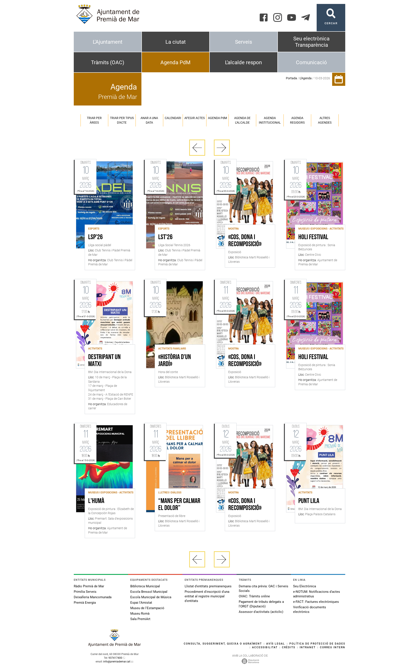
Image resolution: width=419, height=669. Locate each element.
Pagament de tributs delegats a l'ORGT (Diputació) (261, 604)
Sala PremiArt (140, 619)
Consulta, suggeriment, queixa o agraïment (223, 643)
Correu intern (332, 647)
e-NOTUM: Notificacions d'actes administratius (316, 594)
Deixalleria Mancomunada (93, 597)
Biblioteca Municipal (145, 586)
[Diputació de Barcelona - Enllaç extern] (250, 660)
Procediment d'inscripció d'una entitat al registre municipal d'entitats (207, 596)
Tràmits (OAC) (107, 62)
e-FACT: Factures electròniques (316, 602)
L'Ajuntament (107, 42)
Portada (291, 78)
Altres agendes (324, 120)
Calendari (173, 118)
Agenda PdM (175, 62)
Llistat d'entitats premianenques (208, 586)
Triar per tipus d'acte (122, 120)
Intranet (308, 647)
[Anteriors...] (197, 148)
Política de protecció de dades (317, 643)
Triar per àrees (94, 120)
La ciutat (175, 42)
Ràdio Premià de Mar (89, 586)
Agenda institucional (270, 120)
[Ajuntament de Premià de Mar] (115, 645)
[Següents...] (222, 148)
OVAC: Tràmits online (254, 596)
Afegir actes (194, 118)
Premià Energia (85, 603)
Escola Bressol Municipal (148, 592)
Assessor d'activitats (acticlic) (261, 612)
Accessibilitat (265, 647)
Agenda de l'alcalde (242, 120)
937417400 (115, 657)
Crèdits (288, 647)
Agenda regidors (297, 120)
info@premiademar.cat (116, 661)
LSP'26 (95, 237)
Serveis (243, 42)
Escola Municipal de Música (150, 597)
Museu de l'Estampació (147, 608)
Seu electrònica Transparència (311, 42)
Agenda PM (217, 118)
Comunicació (311, 62)
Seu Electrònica (304, 586)
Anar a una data (149, 120)
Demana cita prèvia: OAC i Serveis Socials (263, 588)
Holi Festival (313, 237)
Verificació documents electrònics (309, 609)
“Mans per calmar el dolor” (179, 505)
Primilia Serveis (85, 592)
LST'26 (165, 237)
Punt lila (308, 501)
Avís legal (275, 643)
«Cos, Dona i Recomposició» (244, 241)
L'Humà (96, 501)
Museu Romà (139, 613)
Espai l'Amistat (141, 603)
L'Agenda (306, 78)
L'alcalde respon (243, 62)
